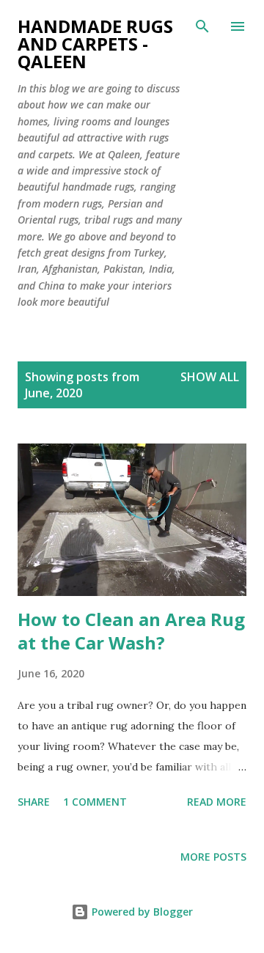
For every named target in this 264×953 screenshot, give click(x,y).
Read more (216, 802)
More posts (213, 857)
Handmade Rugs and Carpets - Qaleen (95, 43)
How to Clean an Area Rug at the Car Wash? (131, 631)
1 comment (95, 802)
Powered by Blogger (141, 912)
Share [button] (34, 802)
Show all (209, 377)
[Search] (202, 26)
